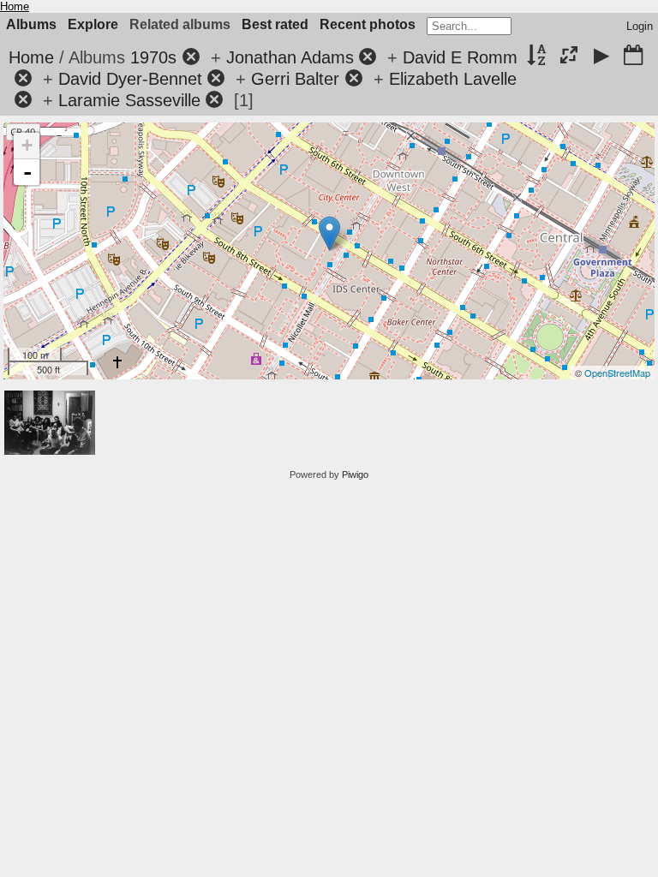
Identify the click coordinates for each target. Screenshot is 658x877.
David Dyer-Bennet (130, 78)
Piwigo (355, 474)
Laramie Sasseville (129, 100)
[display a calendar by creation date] (633, 57)
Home (14, 6)
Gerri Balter (295, 78)
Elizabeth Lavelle (453, 78)
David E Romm (460, 57)
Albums (31, 24)
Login (639, 26)
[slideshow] (601, 57)
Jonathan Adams (290, 57)
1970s (153, 57)
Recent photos (368, 24)
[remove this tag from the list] (191, 57)
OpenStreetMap (617, 372)
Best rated (275, 24)
